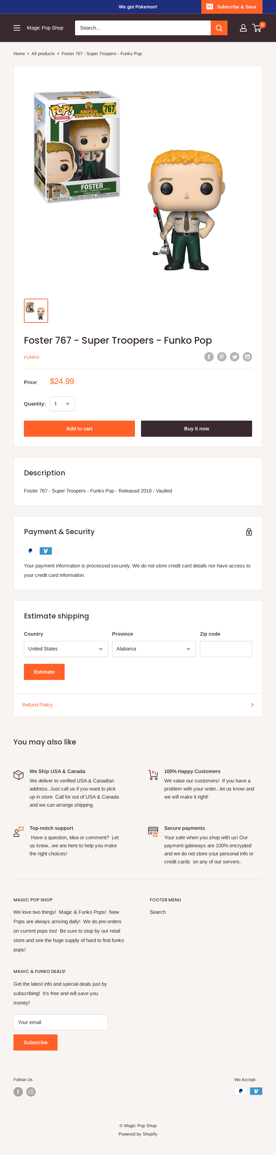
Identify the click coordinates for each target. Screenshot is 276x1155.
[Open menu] (16, 28)
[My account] (243, 28)
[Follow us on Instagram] (31, 1092)
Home (19, 53)
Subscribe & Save (236, 6)
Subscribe (35, 1042)
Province (122, 634)
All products (43, 53)
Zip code (210, 634)
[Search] (219, 27)
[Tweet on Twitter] (234, 356)
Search (158, 912)
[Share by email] (247, 356)
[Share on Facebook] (209, 356)
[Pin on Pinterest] (222, 356)
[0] (257, 28)
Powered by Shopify (138, 1134)
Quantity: (35, 404)
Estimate (44, 672)
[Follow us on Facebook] (18, 1092)
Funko (31, 357)
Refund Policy (37, 705)
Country (33, 634)
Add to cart (79, 428)
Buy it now (196, 428)
